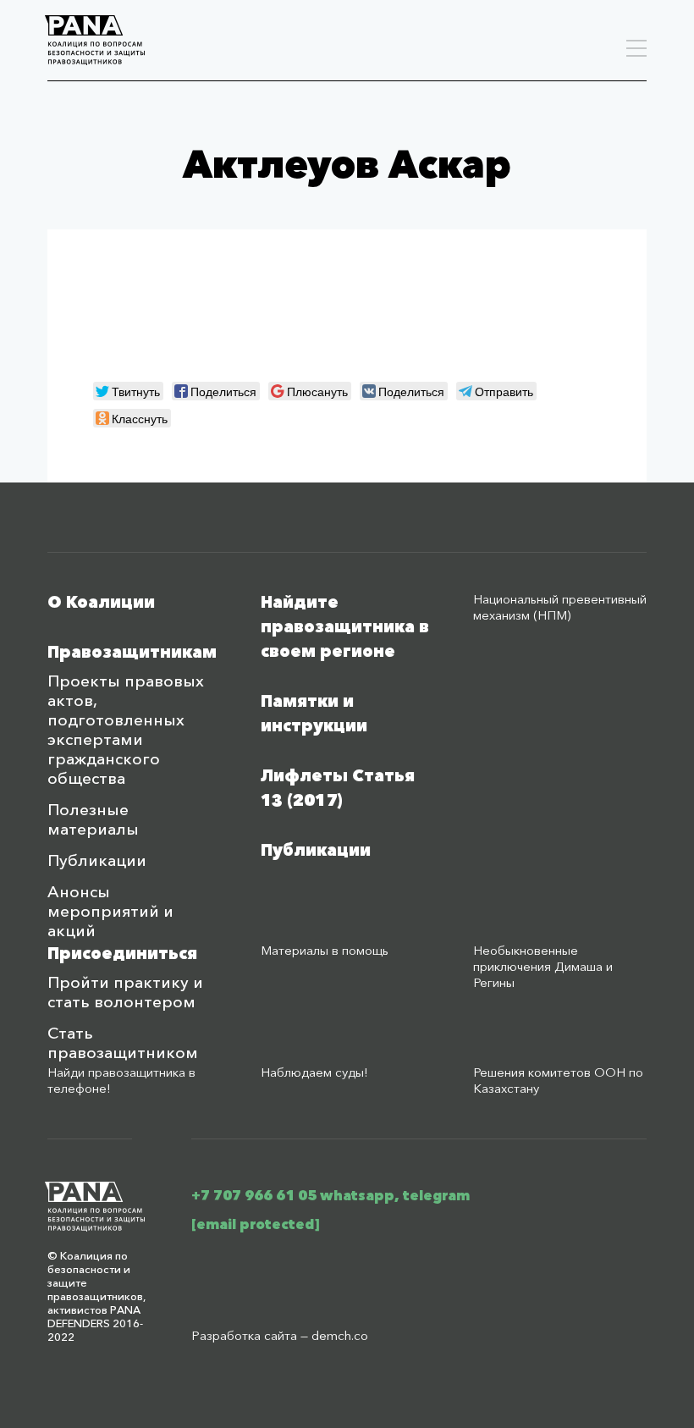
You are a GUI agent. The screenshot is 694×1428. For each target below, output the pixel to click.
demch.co (339, 1335)
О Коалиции (101, 602)
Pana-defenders (95, 40)
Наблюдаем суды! (314, 1072)
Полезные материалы (93, 819)
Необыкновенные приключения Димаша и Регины (543, 966)
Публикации (96, 860)
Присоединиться (122, 953)
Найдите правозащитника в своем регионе (345, 627)
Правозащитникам (132, 652)
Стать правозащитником (122, 1042)
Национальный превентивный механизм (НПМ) (560, 607)
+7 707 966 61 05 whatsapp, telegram (330, 1195)
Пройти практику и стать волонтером (125, 992)
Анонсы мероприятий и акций (110, 911)
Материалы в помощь (324, 950)
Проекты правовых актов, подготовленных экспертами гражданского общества (125, 729)
